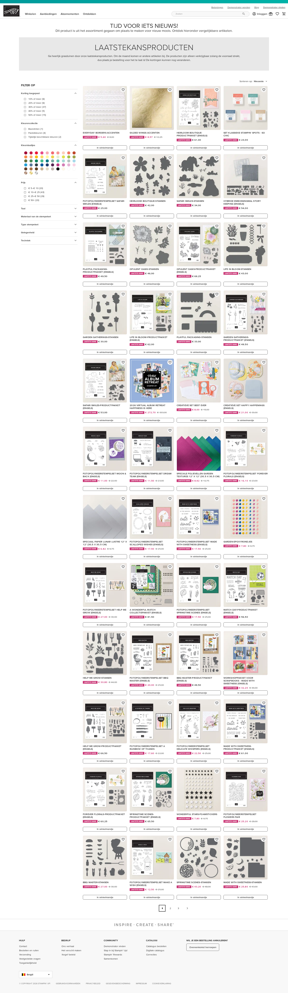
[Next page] (187, 908)
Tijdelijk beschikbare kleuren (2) (44, 137)
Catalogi (151, 940)
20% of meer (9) (36, 103)
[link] (277, 14)
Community (111, 940)
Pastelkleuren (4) (37, 133)
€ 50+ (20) (33, 200)
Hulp (22, 940)
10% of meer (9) (36, 99)
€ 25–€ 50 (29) (36, 196)
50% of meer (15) (37, 115)
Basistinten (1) (35, 129)
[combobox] (211, 14)
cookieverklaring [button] (161, 983)
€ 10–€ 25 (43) (36, 192)
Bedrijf (65, 940)
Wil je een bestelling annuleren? (207, 940)
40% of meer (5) (36, 111)
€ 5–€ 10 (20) (35, 188)
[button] (271, 14)
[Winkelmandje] (284, 14)
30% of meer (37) (37, 107)
